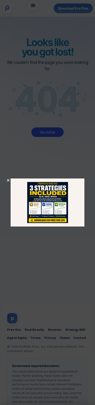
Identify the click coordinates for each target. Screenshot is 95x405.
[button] (8, 180)
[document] (47, 202)
